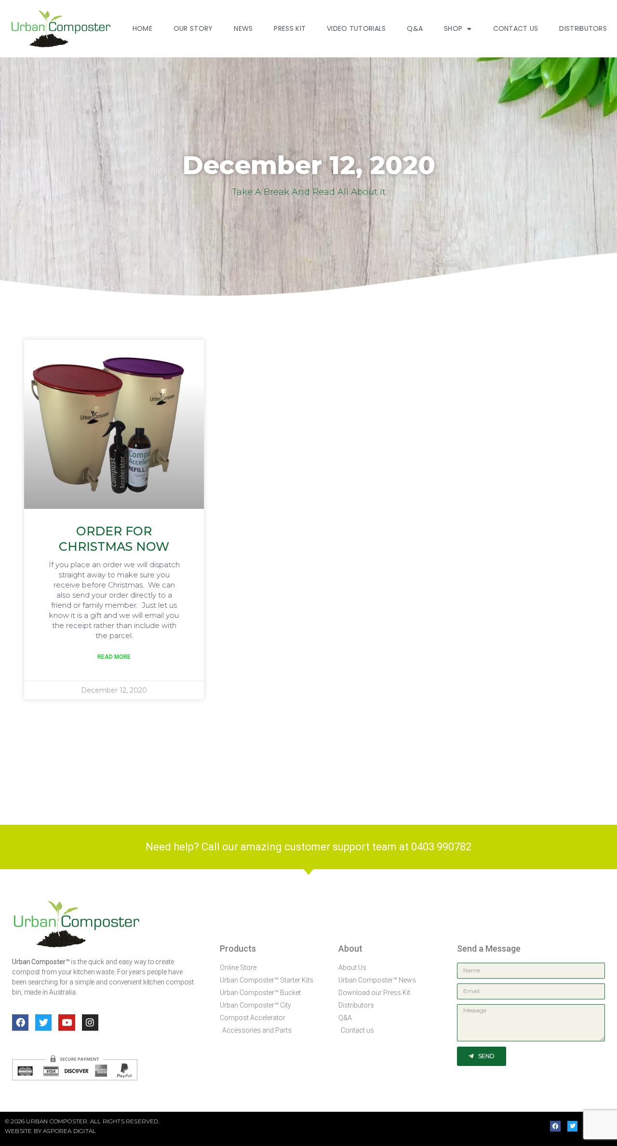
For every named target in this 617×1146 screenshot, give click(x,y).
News (243, 28)
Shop (453, 28)
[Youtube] (66, 1022)
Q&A (415, 28)
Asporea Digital (69, 1130)
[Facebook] (20, 1022)
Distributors (583, 28)
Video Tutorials (356, 28)
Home (142, 28)
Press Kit (290, 28)
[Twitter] (43, 1022)
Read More (114, 657)
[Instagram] (90, 1022)
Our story (193, 28)
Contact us (515, 28)
